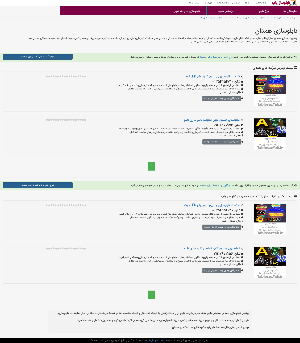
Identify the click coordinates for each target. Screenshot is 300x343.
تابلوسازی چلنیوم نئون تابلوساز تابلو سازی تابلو (212, 120)
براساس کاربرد (226, 11)
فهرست (208, 3)
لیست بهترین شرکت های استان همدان (250, 18)
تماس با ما (194, 3)
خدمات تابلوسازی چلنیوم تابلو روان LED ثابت (212, 76)
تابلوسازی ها (292, 11)
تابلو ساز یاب (291, 18)
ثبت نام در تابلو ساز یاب (228, 3)
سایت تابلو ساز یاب (156, 340)
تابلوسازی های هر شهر (187, 11)
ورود (247, 3)
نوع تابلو (264, 11)
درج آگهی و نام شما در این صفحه (216, 57)
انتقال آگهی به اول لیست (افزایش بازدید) (221, 98)
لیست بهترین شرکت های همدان (211, 18)
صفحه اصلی (260, 3)
